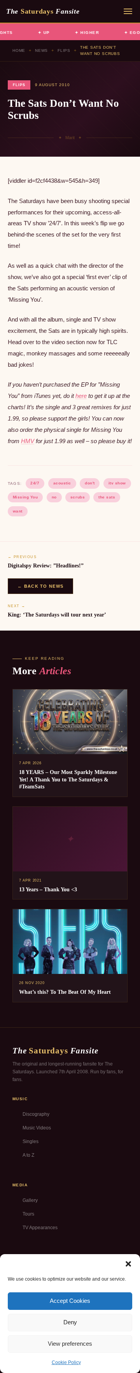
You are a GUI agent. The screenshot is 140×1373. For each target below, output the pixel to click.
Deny (70, 1322)
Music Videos (37, 1128)
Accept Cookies (70, 1300)
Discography (36, 1114)
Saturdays (42, 11)
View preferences (70, 1343)
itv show (117, 483)
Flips (64, 50)
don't (90, 483)
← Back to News (40, 586)
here (81, 395)
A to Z (28, 1155)
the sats (106, 497)
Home (18, 50)
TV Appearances (40, 1227)
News (41, 50)
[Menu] (128, 11)
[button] (128, 1264)
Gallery (30, 1200)
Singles (30, 1141)
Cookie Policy (66, 1362)
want (18, 511)
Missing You (25, 497)
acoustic (62, 483)
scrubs (77, 497)
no (54, 497)
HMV (27, 441)
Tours (28, 1214)
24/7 (34, 483)
